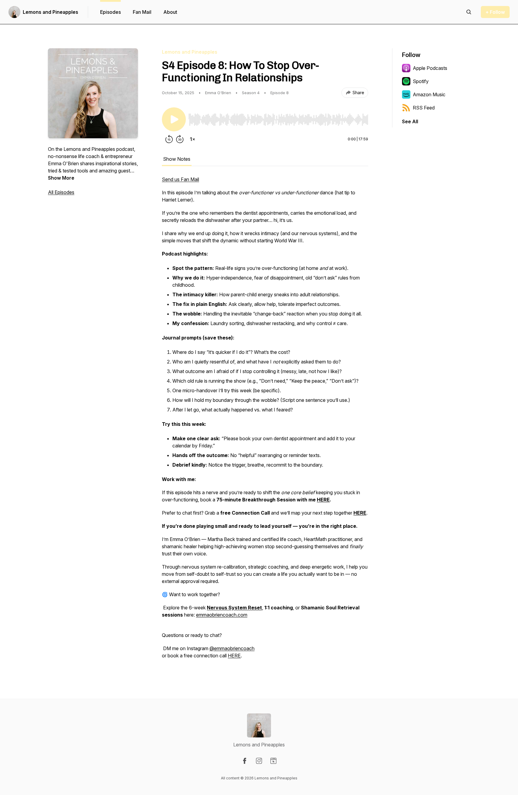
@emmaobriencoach (232, 648)
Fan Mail (142, 12)
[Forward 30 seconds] (180, 139)
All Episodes (61, 192)
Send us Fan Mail (180, 179)
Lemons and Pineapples (50, 12)
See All (410, 121)
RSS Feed (424, 108)
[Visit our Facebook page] (245, 761)
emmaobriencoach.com (221, 615)
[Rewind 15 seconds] (169, 139)
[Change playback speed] (192, 139)
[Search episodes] (468, 12)
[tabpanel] (265, 420)
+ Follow (495, 12)
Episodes (110, 12)
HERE (234, 656)
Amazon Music (429, 94)
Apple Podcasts (430, 68)
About (170, 12)
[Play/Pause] (174, 119)
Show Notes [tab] (176, 159)
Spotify (421, 81)
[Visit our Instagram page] (259, 761)
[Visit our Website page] (273, 761)
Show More (61, 178)
